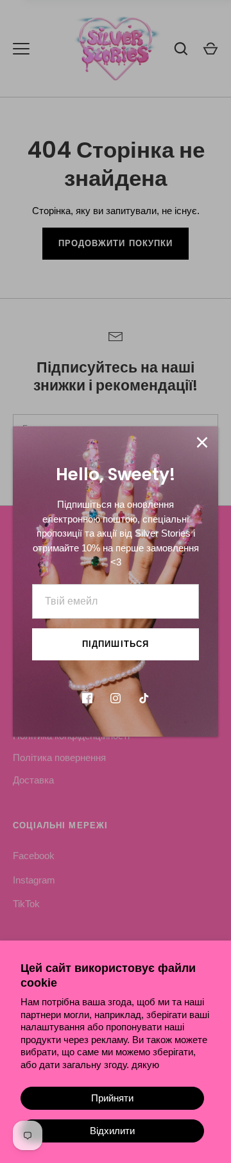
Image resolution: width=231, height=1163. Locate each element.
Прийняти (112, 1097)
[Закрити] (202, 442)
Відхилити (112, 1130)
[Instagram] (115, 698)
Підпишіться (115, 644)
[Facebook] (87, 698)
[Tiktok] (144, 698)
